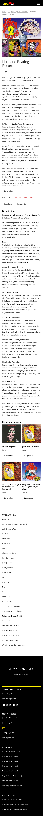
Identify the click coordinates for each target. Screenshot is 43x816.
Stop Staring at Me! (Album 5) (12, 611)
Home (4, 12)
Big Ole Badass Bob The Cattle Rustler (15, 524)
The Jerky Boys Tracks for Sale (18, 12)
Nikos (4, 577)
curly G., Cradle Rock (9, 529)
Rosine (4, 592)
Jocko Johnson (7, 563)
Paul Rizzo (5, 582)
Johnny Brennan (7, 568)
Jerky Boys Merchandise (10, 718)
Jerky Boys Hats (9, 733)
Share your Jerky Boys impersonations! (15, 809)
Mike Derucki (6, 572)
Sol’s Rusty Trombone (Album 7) (12, 786)
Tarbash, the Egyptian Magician (12, 616)
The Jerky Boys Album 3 (10, 630)
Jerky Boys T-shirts (10, 723)
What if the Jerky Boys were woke (13, 645)
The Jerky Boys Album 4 (10, 635)
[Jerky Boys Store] (8, 4)
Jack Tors (5, 548)
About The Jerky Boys (9, 694)
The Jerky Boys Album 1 (10, 621)
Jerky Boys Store (20, 674)
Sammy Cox (6, 597)
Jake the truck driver (9, 553)
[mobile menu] (38, 3)
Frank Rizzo (6, 543)
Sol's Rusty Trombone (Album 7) (13, 606)
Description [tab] (8, 204)
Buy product (8, 191)
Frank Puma (6, 539)
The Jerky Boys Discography (11, 751)
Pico (3, 587)
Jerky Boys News (8, 558)
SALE (4, 728)
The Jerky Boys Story (9, 699)
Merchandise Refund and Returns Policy (15, 804)
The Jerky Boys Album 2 (10, 626)
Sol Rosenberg (7, 601)
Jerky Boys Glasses (8, 738)
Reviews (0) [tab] (21, 204)
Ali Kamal (5, 519)
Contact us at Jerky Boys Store (12, 799)
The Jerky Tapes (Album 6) (11, 640)
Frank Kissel (6, 534)
